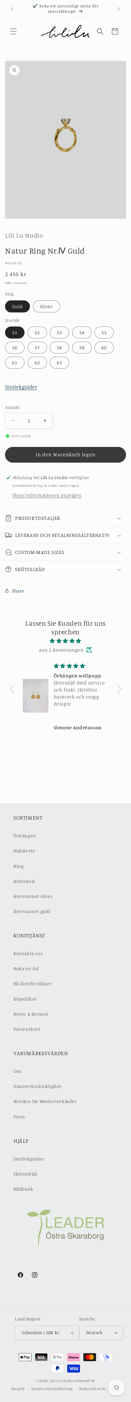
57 (37, 347)
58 (59, 347)
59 (82, 347)
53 (59, 332)
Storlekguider (21, 386)
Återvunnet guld (31, 911)
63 (59, 362)
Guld (17, 306)
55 (104, 332)
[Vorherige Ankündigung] (12, 8)
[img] (66, 640)
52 (37, 332)
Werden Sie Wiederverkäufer (45, 1101)
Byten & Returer (31, 1014)
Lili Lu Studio (62, 1380)
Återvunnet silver (33, 896)
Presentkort (27, 1029)
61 (14, 362)
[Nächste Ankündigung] (118, 8)
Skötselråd (25, 1174)
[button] (13, 31)
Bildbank (23, 1189)
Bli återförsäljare (32, 983)
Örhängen (24, 835)
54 (82, 332)
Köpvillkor (25, 999)
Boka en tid (26, 968)
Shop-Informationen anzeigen (46, 495)
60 (104, 347)
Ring (18, 866)
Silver (46, 306)
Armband (24, 881)
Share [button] (18, 590)
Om (17, 1071)
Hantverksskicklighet (37, 1086)
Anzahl (12, 407)
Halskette (24, 850)
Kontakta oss (28, 953)
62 (37, 362)
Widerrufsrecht (92, 1388)
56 (14, 347)
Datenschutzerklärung (52, 1388)
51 (14, 332)
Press (19, 1116)
